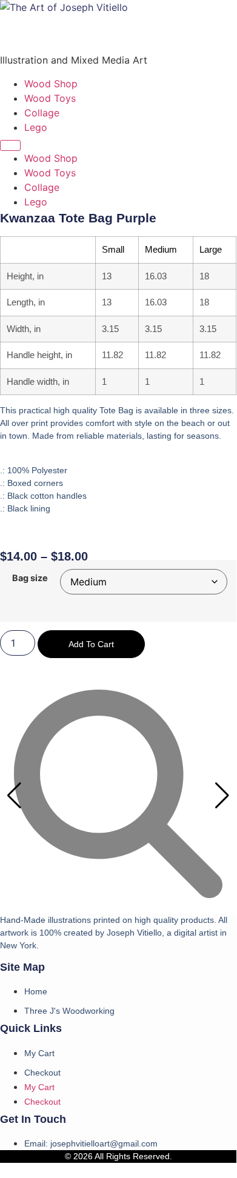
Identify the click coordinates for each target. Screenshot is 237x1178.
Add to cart (91, 644)
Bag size (30, 578)
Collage (41, 113)
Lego (35, 127)
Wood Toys (50, 98)
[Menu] (10, 145)
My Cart (39, 1053)
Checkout (42, 1072)
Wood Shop (51, 84)
